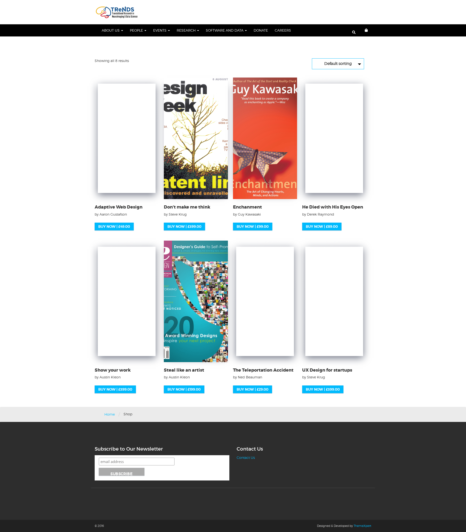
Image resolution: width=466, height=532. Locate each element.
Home (109, 414)
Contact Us (246, 457)
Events (160, 30)
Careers (283, 30)
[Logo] (117, 12)
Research (187, 30)
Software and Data (225, 30)
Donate (261, 30)
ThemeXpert (362, 526)
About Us (111, 30)
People (137, 30)
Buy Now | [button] (114, 226)
